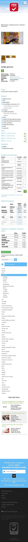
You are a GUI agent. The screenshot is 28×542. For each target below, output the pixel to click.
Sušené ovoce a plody (7, 376)
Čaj (2, 299)
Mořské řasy (5, 328)
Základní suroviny (6, 391)
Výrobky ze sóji (5, 387)
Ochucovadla (5, 341)
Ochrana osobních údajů (7, 504)
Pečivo (3, 349)
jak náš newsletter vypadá (17, 485)
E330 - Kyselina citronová (9, 133)
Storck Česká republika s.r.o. (17, 78)
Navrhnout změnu (6, 252)
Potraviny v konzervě (7, 359)
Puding (3, 362)
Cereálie (5, 291)
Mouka (3, 330)
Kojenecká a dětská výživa (8, 316)
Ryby (3, 366)
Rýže (3, 368)
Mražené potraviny (6, 332)
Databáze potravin (14, 25)
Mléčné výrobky (6, 326)
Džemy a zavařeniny (7, 305)
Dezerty (4, 303)
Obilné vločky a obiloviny (8, 339)
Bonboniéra (6, 293)
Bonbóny (22, 25)
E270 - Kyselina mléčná (8, 135)
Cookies (3, 507)
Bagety (3, 270)
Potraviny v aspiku (6, 357)
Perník (4, 288)
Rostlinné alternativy (7, 364)
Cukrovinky (4, 275)
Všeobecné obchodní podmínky (9, 502)
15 (2, 71)
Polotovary (4, 353)
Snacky (3, 374)
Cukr (3, 272)
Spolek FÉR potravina (7, 491)
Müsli (3, 334)
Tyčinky (5, 295)
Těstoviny (4, 380)
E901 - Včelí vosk (7, 141)
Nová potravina (10, 264)
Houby (3, 312)
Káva (3, 314)
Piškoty (4, 280)
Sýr (2, 378)
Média (3, 495)
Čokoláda (4, 301)
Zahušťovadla (5, 389)
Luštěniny (4, 322)
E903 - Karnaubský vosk (9, 138)
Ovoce (3, 345)
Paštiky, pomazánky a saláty (8, 347)
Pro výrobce (5, 493)
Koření (3, 318)
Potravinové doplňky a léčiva (9, 355)
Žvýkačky (5, 277)
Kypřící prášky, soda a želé (8, 320)
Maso (3, 324)
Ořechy (3, 343)
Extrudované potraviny (7, 307)
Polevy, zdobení (5, 351)
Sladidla (3, 372)
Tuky (3, 382)
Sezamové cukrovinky (8, 286)
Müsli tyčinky (6, 284)
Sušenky (5, 279)
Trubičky (5, 289)
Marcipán (5, 297)
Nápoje (3, 337)
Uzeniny (4, 385)
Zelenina (4, 393)
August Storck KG (14, 76)
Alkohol (3, 268)
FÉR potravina (4, 25)
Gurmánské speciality (7, 309)
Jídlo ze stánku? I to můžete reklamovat (13, 413)
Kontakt (3, 498)
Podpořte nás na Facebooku (10, 511)
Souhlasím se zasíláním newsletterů (14, 478)
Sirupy (3, 370)
